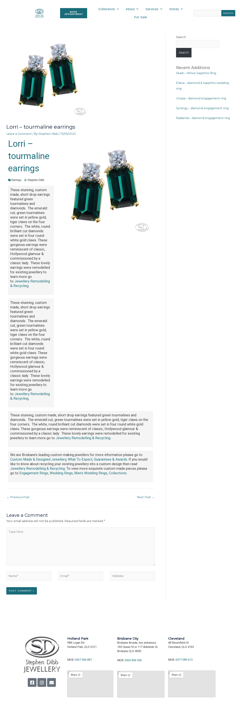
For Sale (140, 17)
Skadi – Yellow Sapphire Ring (196, 73)
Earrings (16, 180)
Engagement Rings (33, 473)
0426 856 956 (133, 660)
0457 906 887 (83, 659)
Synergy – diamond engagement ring (202, 108)
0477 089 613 (184, 659)
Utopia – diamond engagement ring (201, 98)
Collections (106, 9)
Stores (174, 9)
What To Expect (80, 459)
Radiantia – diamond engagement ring (203, 118)
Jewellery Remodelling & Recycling (83, 438)
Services (151, 9)
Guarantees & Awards (110, 459)
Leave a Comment (19, 134)
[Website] (132, 576)
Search (181, 37)
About (130, 9)
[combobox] (207, 13)
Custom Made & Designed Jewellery (38, 459)
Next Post (145, 497)
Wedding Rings (61, 473)
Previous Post (18, 497)
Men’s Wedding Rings (90, 473)
